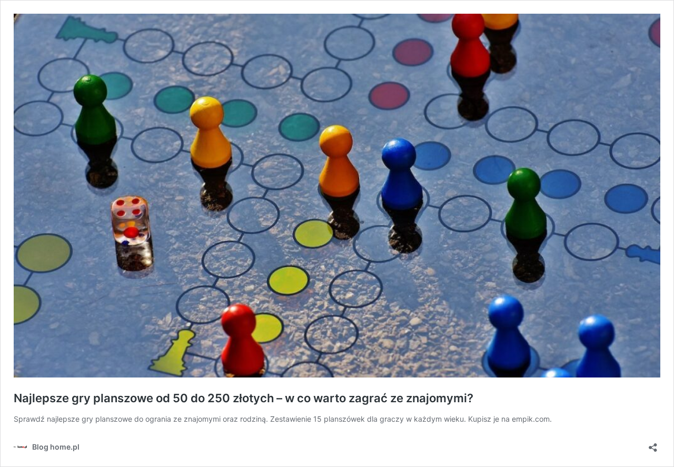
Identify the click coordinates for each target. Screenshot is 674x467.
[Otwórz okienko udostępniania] (653, 444)
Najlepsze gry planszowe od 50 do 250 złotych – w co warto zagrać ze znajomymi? (243, 398)
